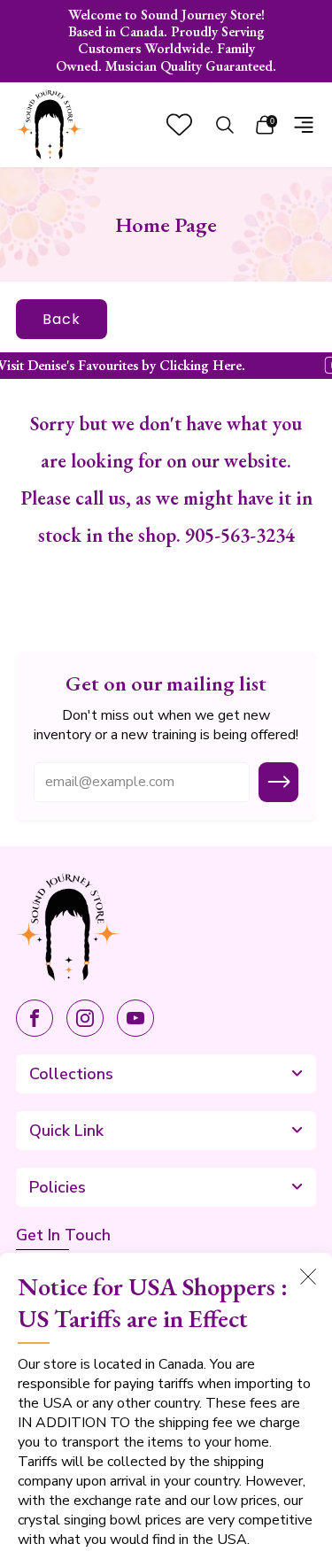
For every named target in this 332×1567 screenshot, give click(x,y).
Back (61, 319)
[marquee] (166, 365)
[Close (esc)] (308, 1277)
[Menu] (303, 124)
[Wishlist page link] (179, 124)
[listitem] (166, 41)
